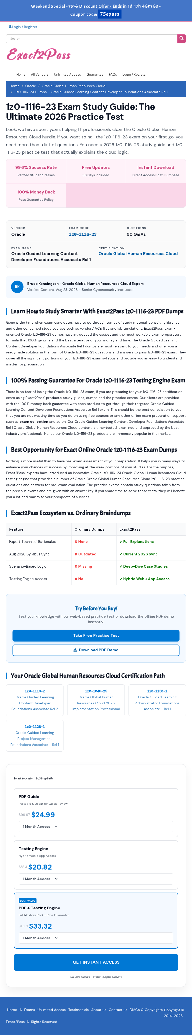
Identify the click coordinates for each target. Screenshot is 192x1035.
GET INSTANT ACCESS (96, 962)
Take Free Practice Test (96, 635)
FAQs (113, 74)
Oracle (30, 86)
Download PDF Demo (98, 650)
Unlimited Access (67, 74)
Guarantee (95, 74)
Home (21, 74)
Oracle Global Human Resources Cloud (74, 86)
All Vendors (39, 74)
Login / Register (24, 27)
